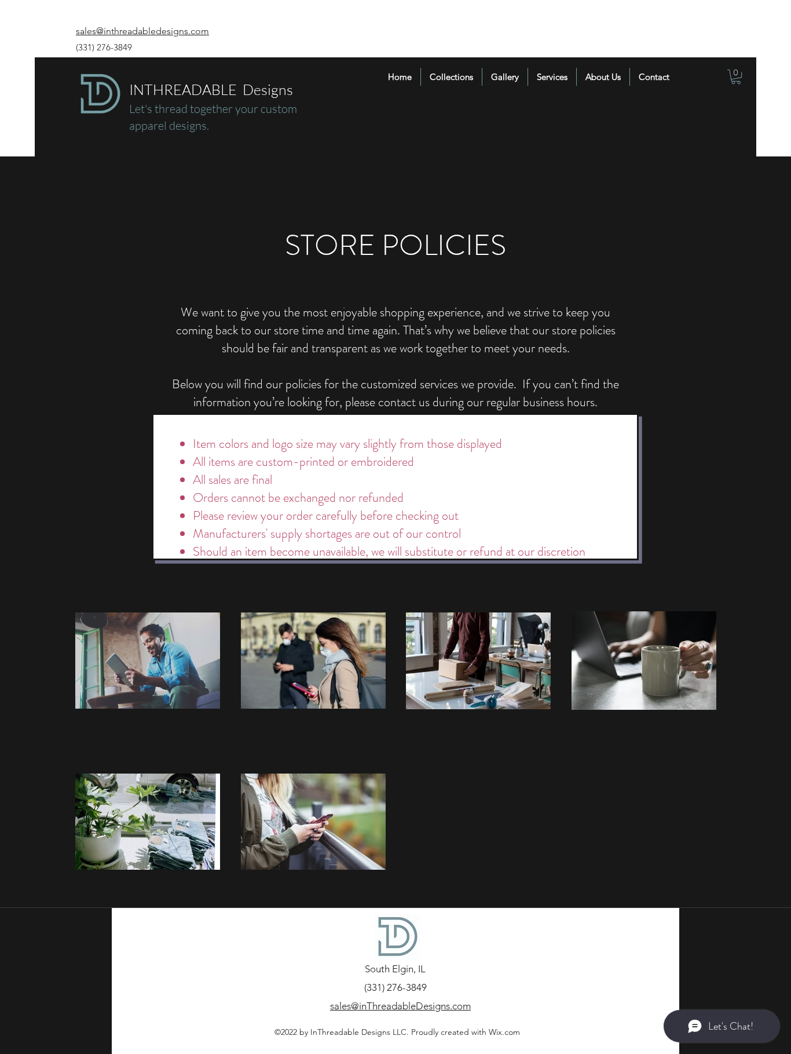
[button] (736, 77)
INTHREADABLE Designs (211, 90)
